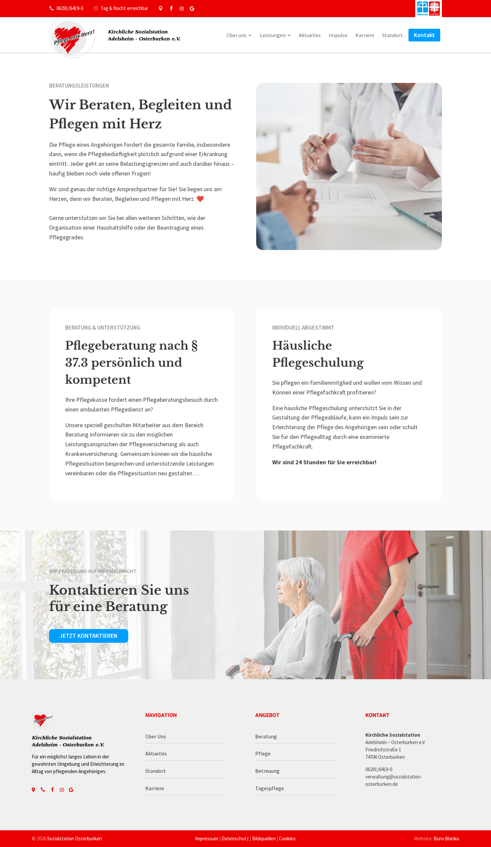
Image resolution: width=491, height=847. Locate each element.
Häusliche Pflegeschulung (318, 354)
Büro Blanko (446, 838)
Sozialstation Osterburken (74, 838)
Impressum (206, 838)
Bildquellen (264, 838)
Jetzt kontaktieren (89, 635)
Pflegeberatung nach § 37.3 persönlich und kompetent (131, 363)
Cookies (287, 838)
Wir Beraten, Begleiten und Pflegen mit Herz (140, 114)
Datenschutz (235, 838)
